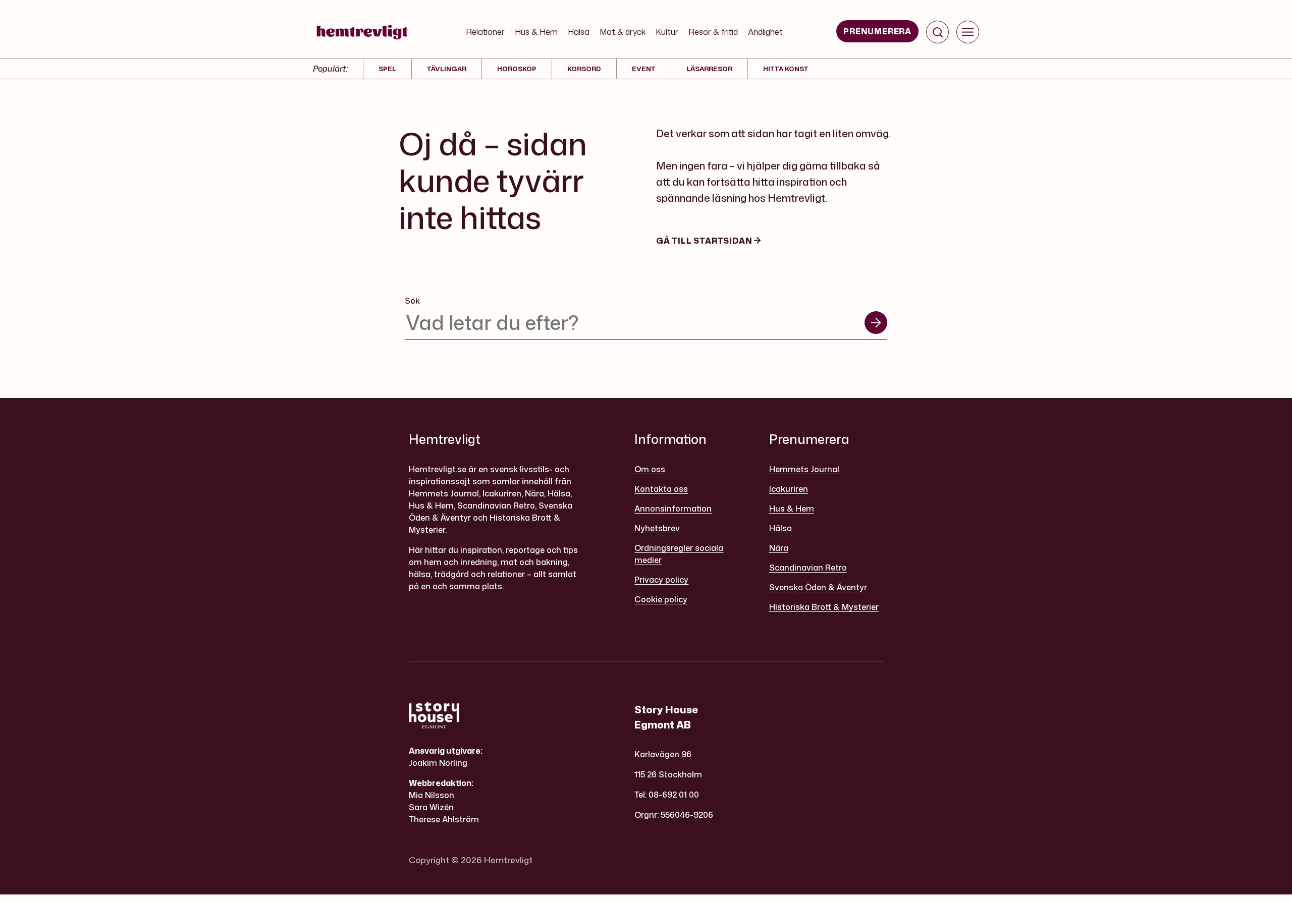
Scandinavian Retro (808, 567)
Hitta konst (786, 68)
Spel (387, 68)
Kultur (667, 31)
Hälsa (578, 31)
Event (644, 68)
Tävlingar (446, 68)
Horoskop (516, 68)
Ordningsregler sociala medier (678, 554)
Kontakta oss (661, 488)
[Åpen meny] (967, 32)
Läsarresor (709, 68)
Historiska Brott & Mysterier (824, 606)
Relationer (485, 31)
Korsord (584, 68)
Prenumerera (877, 31)
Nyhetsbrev (657, 528)
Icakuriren (788, 488)
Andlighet (765, 31)
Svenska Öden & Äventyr (818, 587)
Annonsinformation (673, 508)
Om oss (649, 469)
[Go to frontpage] (362, 32)
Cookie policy (660, 599)
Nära (778, 547)
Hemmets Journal (804, 469)
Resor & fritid (713, 31)
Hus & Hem (536, 31)
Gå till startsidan (705, 240)
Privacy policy (661, 579)
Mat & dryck (622, 31)
